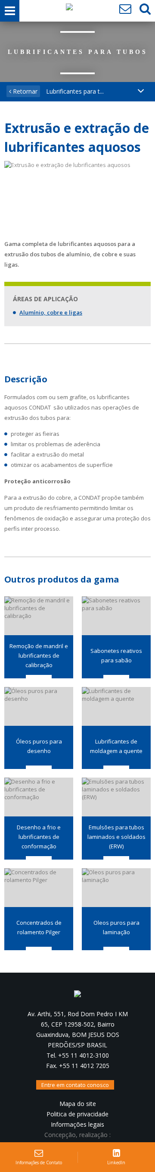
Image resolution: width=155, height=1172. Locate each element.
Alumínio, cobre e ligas (50, 312)
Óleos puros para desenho (39, 746)
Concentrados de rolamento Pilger (39, 927)
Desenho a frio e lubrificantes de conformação (39, 836)
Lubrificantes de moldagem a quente (116, 746)
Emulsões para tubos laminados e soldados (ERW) (116, 836)
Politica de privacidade (77, 1114)
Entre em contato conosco (75, 1085)
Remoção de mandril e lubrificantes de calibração (38, 655)
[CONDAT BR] (69, 9)
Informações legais (77, 1124)
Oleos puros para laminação (116, 927)
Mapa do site (77, 1104)
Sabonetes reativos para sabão (116, 655)
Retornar (24, 91)
